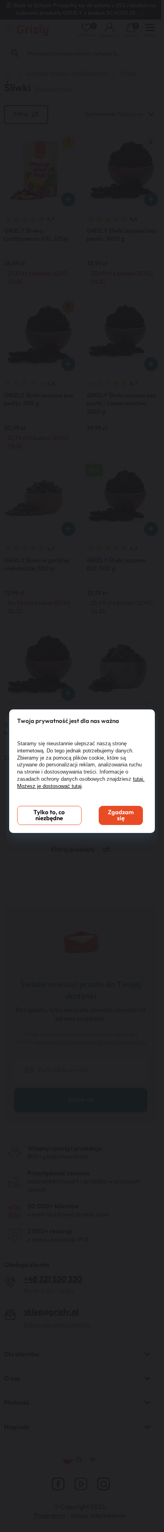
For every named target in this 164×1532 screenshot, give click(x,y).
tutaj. (138, 779)
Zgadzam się (121, 815)
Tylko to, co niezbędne (49, 815)
